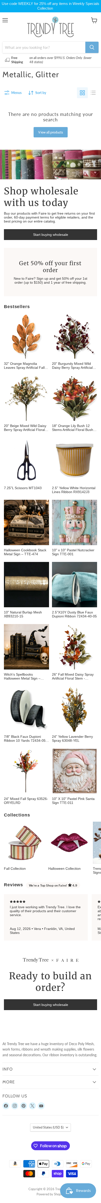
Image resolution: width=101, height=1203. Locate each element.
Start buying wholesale (50, 235)
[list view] (93, 92)
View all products (50, 132)
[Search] (92, 47)
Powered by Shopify (50, 1194)
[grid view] (82, 92)
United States (48, 1127)
